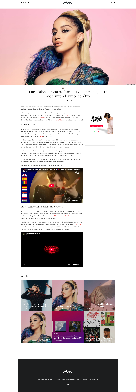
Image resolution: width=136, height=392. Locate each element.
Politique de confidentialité (45, 379)
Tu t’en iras (41, 117)
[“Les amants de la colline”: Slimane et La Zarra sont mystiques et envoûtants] (99, 295)
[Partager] (63, 100)
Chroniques (75, 7)
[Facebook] (22, 2)
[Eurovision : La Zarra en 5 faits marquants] (68, 295)
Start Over (77, 224)
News (47, 7)
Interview (66, 7)
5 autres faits (58, 120)
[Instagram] (26, 2)
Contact (85, 379)
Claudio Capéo (69, 216)
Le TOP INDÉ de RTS (57, 7)
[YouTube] (28, 2)
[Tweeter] (67, 100)
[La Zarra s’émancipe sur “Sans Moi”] (36, 327)
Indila (41, 136)
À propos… (57, 379)
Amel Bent (54, 216)
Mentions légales (93, 379)
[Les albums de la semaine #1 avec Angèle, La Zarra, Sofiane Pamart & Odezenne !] (68, 327)
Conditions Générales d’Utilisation (71, 379)
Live (81, 7)
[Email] (71, 100)
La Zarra (66, 115)
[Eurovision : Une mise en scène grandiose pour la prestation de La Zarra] (36, 295)
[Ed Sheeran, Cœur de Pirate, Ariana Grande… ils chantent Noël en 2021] (99, 327)
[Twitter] (24, 2)
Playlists (87, 7)
